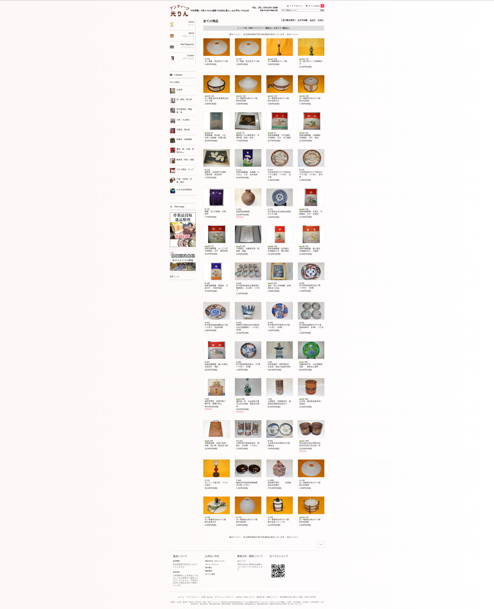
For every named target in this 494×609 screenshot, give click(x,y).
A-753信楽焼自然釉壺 (243, 210)
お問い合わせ (207, 597)
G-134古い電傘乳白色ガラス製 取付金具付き (279, 98)
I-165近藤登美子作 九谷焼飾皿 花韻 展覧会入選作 (311, 364)
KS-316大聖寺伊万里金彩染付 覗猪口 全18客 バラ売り (247, 443)
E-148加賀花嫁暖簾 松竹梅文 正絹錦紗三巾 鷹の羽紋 (279, 248)
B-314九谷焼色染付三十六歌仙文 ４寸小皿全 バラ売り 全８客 (280, 173)
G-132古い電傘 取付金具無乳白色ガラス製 (216, 98)
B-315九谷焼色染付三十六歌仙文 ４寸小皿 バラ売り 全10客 (311, 173)
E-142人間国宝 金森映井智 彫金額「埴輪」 (247, 248)
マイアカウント (296, 6)
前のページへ (235, 34)
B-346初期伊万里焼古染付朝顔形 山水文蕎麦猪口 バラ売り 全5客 (248, 326)
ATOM (313, 597)
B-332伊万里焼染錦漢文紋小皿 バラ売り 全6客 (310, 285)
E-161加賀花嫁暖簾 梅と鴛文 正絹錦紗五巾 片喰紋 (310, 248)
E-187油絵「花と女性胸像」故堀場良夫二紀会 (279, 285)
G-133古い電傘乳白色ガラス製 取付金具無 (247, 98)
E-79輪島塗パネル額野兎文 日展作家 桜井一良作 (247, 135)
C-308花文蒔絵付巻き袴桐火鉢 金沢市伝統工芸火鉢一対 (310, 443)
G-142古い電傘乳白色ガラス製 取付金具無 (247, 519)
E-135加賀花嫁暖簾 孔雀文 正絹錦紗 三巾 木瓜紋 (310, 211)
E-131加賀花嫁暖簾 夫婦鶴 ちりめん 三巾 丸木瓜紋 (247, 172)
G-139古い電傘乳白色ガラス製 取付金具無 (310, 482)
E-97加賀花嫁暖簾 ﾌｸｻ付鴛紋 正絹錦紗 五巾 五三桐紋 (280, 135)
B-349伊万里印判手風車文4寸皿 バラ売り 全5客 (280, 325)
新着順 (321, 20)
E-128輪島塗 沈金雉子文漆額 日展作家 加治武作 (216, 172)
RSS (307, 597)
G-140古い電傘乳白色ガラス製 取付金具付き (216, 519)
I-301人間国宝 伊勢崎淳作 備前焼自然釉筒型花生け (279, 401)
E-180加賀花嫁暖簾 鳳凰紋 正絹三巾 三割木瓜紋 (216, 285)
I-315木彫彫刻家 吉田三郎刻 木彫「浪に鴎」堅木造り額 (216, 443)
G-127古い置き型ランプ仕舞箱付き (310, 61)
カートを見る (315, 6)
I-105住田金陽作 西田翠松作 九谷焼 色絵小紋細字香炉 (279, 364)
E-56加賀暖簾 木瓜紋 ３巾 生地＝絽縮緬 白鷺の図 (216, 135)
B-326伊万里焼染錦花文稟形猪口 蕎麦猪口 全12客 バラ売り (248, 286)
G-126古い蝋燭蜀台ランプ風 (277, 60)
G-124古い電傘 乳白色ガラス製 (216, 60)
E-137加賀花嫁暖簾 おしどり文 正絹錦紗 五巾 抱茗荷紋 (217, 248)
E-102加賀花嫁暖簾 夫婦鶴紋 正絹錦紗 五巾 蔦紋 (310, 135)
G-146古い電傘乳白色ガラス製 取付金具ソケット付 (279, 519)
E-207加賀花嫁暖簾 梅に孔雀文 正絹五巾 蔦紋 (217, 364)
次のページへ (292, 34)
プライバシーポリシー (224, 597)
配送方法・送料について (267, 597)
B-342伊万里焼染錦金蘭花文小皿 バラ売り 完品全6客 (217, 325)
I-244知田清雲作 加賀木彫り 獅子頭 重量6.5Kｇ (216, 401)
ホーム (181, 597)
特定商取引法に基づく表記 (291, 597)
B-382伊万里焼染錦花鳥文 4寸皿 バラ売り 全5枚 (249, 364)
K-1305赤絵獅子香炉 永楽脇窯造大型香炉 (279, 482)
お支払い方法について (245, 597)
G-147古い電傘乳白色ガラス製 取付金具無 (310, 519)
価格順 (312, 20)
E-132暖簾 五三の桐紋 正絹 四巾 (216, 211)
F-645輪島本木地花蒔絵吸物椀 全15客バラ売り (247, 482)
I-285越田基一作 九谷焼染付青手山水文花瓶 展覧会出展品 (247, 402)
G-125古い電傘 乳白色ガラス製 (247, 60)
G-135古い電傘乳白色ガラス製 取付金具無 (310, 98)
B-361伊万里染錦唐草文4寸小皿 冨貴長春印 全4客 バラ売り (311, 326)
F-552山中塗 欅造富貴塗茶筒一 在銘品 (311, 401)
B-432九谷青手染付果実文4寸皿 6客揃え (280, 443)
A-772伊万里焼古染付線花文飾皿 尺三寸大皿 (280, 211)
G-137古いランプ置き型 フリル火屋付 (216, 482)
